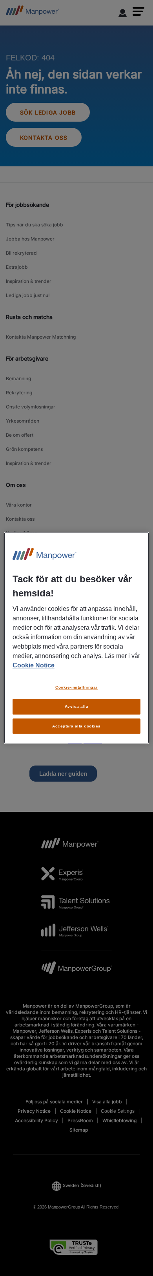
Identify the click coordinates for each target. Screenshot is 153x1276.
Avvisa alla (76, 706)
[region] (76, 638)
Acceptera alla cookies (76, 726)
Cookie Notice (34, 665)
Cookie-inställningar (76, 687)
